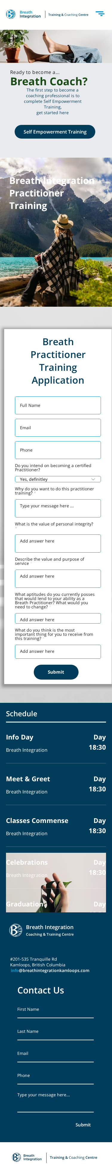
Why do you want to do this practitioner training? (54, 491)
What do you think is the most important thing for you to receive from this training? (54, 634)
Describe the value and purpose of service (49, 561)
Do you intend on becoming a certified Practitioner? (53, 467)
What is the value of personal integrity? (54, 524)
